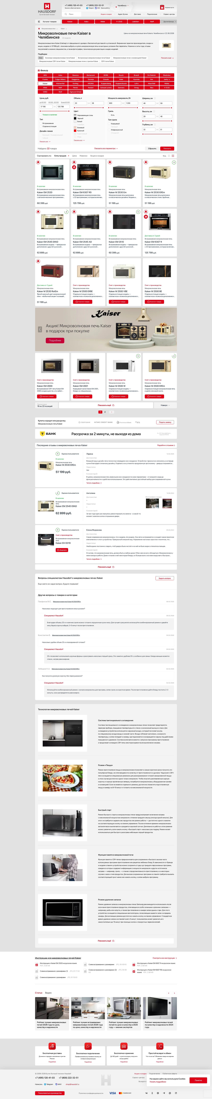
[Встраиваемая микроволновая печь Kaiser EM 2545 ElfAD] (52, 221)
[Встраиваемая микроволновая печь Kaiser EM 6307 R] (160, 221)
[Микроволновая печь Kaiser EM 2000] (52, 365)
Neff (152, 22)
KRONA (91, 83)
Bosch (121, 75)
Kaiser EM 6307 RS (86, 191)
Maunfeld (151, 83)
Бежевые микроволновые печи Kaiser (60, 58)
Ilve (151, 79)
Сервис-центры (169, 14)
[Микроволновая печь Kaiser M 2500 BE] (160, 270)
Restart (90, 88)
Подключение (152, 14)
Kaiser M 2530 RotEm (47, 290)
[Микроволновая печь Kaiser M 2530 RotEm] (52, 270)
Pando (75, 88)
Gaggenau (75, 79)
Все (40, 58)
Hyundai (136, 79)
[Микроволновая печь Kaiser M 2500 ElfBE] (88, 270)
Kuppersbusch (121, 83)
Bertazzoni (91, 75)
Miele (103, 22)
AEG (45, 75)
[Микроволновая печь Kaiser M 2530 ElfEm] (160, 171)
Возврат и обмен (145, 1081)
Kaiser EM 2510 (122, 240)
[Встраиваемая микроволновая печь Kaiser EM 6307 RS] (88, 171)
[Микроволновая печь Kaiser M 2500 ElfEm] (160, 365)
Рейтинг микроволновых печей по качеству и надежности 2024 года (160, 1013)
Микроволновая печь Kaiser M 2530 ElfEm (67, 601)
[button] (42, 171)
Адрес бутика (123, 14)
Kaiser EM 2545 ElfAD (50, 240)
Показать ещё (104, 405)
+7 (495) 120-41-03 (73, 5)
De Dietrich (151, 75)
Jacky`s (167, 79)
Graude (106, 79)
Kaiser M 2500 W (117, 384)
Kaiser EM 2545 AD (86, 240)
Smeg (136, 88)
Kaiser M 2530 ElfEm (155, 191)
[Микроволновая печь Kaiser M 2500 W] (124, 365)
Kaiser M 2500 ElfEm (155, 384)
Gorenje (91, 79)
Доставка (137, 14)
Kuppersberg (106, 83)
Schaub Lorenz (106, 88)
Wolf (60, 92)
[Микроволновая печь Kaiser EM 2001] (88, 365)
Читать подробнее (93, 483)
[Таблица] (173, 156)
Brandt (136, 75)
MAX (98, 8)
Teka (151, 88)
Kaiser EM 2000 (45, 384)
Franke (45, 79)
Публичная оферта (170, 1074)
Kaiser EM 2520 (50, 191)
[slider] (40, 111)
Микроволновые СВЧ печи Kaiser (52, 61)
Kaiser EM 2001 (81, 384)
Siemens (121, 88)
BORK (106, 75)
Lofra (136, 83)
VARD (45, 92)
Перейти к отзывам (165, 445)
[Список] (169, 156)
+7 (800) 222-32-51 (95, 5)
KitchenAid (60, 83)
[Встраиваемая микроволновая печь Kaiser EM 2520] (52, 171)
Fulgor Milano (60, 79)
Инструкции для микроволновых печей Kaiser (58, 958)
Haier (121, 79)
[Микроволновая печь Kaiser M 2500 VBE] (124, 270)
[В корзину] (64, 203)
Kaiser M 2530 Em (117, 191)
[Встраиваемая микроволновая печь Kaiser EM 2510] (124, 221)
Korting (75, 83)
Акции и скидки (106, 14)
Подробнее (52, 1062)
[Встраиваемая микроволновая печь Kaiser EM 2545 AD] (88, 221)
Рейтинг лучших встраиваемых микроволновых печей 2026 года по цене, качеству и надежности (88, 1013)
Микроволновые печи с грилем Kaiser (83, 61)
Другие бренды (169, 21)
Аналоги (63, 550)
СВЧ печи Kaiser (107, 61)
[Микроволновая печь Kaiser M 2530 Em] (124, 171)
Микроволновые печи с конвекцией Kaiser (129, 58)
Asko (86, 22)
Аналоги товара (83, 302)
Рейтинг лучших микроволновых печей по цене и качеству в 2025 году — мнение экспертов (124, 1013)
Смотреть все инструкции (164, 958)
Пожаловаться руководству (50, 1093)
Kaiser (69, 22)
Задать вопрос (165, 578)
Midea (167, 83)
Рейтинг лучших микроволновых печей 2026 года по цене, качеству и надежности (52, 1013)
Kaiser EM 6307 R (158, 240)
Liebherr (135, 22)
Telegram (91, 8)
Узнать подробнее (158, 1082)
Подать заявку (165, 422)
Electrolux (167, 75)
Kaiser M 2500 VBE (118, 290)
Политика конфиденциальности (91, 1093)
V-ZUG (119, 22)
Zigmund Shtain (76, 92)
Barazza (76, 75)
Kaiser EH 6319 (67, 541)
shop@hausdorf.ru (72, 1084)
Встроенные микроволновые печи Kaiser (94, 58)
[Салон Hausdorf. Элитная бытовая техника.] (39, 29)
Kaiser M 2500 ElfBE (83, 290)
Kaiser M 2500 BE (153, 290)
